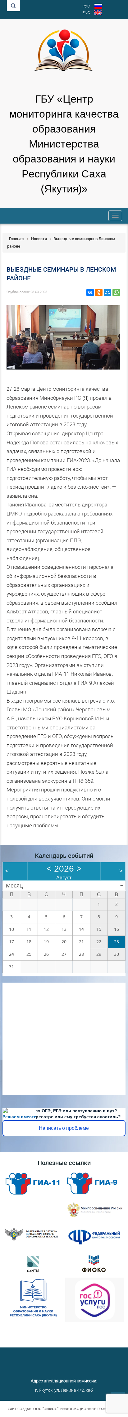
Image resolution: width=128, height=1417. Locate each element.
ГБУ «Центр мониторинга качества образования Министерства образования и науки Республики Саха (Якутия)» (64, 144)
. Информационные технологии (76, 1409)
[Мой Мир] (107, 292)
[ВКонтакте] (90, 292)
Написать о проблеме (64, 1128)
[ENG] (98, 13)
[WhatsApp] (116, 292)
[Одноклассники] (99, 292)
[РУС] (98, 6)
